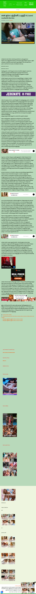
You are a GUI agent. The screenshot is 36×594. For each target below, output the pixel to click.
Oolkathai (5, 316)
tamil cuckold (17, 316)
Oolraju (8, 316)
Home (14, 4)
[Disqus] (18, 334)
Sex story (13, 316)
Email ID (4, 360)
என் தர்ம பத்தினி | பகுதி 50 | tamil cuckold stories (13, 319)
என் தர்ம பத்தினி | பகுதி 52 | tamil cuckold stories (13, 320)
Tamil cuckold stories (25, 316)
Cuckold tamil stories (7, 314)
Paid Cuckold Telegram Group (9, 352)
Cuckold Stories (18, 585)
